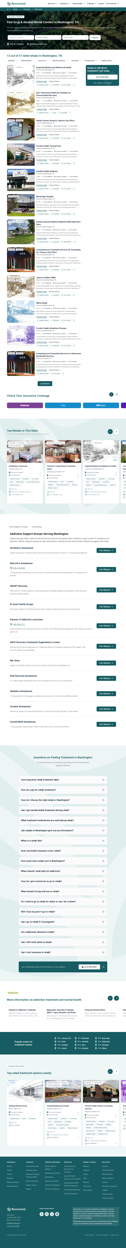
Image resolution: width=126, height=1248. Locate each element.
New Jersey (87, 1186)
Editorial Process (107, 1170)
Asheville (85, 1041)
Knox (83, 1045)
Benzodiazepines (12, 1186)
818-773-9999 (19, 568)
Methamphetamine (13, 1182)
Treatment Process (32, 1166)
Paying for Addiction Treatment (22, 1010)
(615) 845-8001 (102, 77)
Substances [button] (64, 4)
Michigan (86, 1182)
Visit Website (104, 550)
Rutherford (106, 1041)
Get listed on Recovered (38, 44)
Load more (44, 384)
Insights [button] (101, 4)
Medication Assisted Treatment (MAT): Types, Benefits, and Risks (61, 1011)
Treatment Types (41, 81)
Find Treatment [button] (111, 4)
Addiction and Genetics (52, 1185)
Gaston (64, 1048)
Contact (104, 1182)
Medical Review (107, 1174)
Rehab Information (32, 1181)
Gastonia (85, 1048)
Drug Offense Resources (72, 1190)
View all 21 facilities (17, 44)
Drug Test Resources (71, 1194)
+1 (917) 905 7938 (13, 1226)
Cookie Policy (114, 1235)
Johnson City (66, 1038)
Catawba (65, 1045)
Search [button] (95, 37)
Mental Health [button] (77, 4)
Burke (64, 1041)
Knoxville (105, 1045)
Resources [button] (51, 4)
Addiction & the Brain (52, 1181)
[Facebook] (42, 1214)
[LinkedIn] (57, 1214)
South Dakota (87, 1190)
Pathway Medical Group (18, 1106)
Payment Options (54, 81)
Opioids (9, 1170)
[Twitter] (52, 1214)
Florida (85, 1174)
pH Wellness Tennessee (18, 466)
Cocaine (9, 1174)
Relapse (28, 1189)
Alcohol (9, 1166)
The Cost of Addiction (52, 1189)
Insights (104, 1190)
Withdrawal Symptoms (52, 1173)
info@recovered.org (13, 1223)
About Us (105, 1166)
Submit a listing (107, 1194)
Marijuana (10, 1178)
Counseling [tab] (37, 527)
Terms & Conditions (102, 1235)
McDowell (85, 1038)
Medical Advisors (108, 1178)
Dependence (49, 1177)
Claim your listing (107, 1198)
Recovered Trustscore (109, 1186)
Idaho (85, 1178)
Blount (104, 1048)
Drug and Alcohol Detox (95, 1010)
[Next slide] (117, 394)
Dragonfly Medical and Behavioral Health (100, 466)
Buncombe (106, 1038)
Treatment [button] (90, 4)
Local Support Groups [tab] (18, 527)
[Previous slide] (111, 394)
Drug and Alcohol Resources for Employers (69, 1169)
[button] (32, 31)
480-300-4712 (19, 624)
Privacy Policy (89, 1235)
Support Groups (31, 1185)
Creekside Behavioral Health (58, 1106)
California (86, 1170)
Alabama (86, 1166)
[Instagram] (47, 1214)
